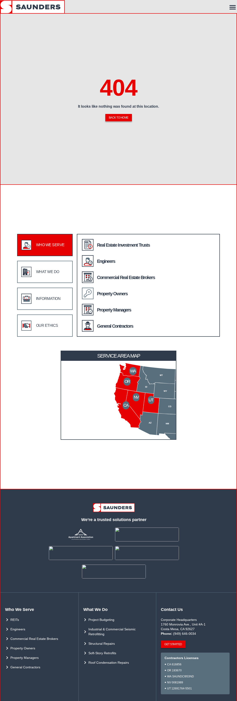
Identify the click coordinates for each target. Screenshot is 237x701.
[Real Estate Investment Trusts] (88, 245)
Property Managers (114, 309)
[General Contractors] (88, 326)
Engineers (106, 261)
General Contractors (115, 326)
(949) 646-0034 (184, 633)
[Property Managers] (88, 309)
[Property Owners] (88, 293)
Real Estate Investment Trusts (123, 245)
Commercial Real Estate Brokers (126, 277)
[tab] (45, 245)
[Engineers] (88, 261)
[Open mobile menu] (232, 7)
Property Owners (112, 293)
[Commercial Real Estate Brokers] (88, 277)
